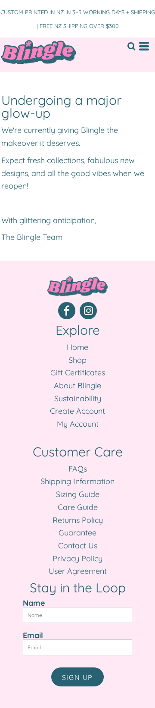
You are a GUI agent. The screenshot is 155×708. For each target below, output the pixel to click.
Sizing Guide (77, 494)
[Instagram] (88, 310)
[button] (131, 46)
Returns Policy (78, 520)
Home (77, 347)
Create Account (77, 411)
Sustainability (77, 398)
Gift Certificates (77, 373)
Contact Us (77, 546)
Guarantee (77, 533)
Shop (77, 360)
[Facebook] (66, 310)
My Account (78, 424)
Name (34, 602)
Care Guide (78, 507)
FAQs (77, 469)
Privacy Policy (77, 558)
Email (33, 635)
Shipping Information (77, 481)
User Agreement (78, 571)
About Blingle (77, 385)
